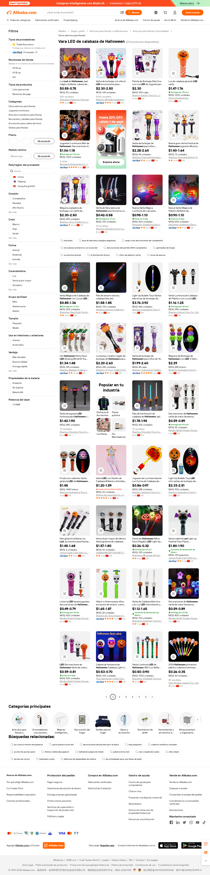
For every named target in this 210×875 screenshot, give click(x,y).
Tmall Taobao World (89, 860)
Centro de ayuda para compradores (139, 783)
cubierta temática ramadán (164, 744)
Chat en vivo (135, 791)
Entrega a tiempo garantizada (62, 794)
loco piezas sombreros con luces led (80, 248)
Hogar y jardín (78, 31)
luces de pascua (157, 255)
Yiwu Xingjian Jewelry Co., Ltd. (183, 683)
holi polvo (68, 240)
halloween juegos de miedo (91, 752)
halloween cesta (46, 759)
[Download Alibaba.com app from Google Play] (192, 845)
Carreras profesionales (18, 801)
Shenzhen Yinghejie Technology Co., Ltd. (147, 678)
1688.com (71, 860)
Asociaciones (176, 810)
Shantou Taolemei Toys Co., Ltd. (147, 492)
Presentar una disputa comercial (145, 797)
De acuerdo (44, 141)
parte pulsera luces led (63, 744)
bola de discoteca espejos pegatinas (99, 240)
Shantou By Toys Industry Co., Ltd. (111, 615)
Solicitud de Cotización (99, 788)
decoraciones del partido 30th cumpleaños (127, 248)
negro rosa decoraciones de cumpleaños (144, 240)
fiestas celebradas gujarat (57, 752)
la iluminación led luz (100, 255)
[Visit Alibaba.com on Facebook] (171, 822)
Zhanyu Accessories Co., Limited (111, 495)
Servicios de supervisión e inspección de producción (60, 808)
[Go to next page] (152, 697)
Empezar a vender (178, 788)
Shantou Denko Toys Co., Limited (147, 95)
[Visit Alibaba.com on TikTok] (204, 822)
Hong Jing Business (178, 98)
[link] (205, 843)
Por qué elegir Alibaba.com (20, 782)
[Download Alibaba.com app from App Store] (168, 845)
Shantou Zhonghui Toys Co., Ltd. (111, 229)
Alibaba (62, 31)
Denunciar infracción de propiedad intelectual (141, 811)
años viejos (174, 752)
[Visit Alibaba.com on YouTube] (198, 822)
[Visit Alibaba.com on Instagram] (191, 822)
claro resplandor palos (149, 752)
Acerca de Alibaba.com (19, 775)
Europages (152, 860)
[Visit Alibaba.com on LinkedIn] (178, 822)
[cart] (165, 13)
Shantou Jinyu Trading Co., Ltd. (75, 222)
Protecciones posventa (59, 801)
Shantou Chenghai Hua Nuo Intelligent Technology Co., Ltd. (147, 157)
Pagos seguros (54, 782)
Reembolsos (135, 803)
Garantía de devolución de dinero (64, 788)
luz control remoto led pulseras (28, 744)
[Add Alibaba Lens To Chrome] (54, 845)
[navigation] (31, 364)
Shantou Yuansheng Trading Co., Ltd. (147, 370)
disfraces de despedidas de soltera (80, 759)
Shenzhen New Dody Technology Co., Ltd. (75, 312)
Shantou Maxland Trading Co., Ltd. (75, 370)
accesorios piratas (72, 255)
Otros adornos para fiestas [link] (71, 35)
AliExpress (58, 860)
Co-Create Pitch (15, 788)
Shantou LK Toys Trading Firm (111, 370)
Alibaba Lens (22, 845)
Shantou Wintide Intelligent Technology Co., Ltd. (111, 99)
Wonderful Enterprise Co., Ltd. (75, 164)
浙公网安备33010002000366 (158, 870)
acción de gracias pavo (24, 752)
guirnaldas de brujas (165, 248)
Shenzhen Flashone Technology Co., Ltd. (75, 99)
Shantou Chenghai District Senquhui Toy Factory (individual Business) (183, 157)
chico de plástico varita (130, 255)
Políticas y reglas (55, 816)
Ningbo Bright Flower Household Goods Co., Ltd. (183, 430)
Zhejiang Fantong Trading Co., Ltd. (111, 309)
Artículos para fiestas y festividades (151, 31)
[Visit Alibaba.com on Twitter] (184, 822)
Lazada (105, 860)
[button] (122, 12)
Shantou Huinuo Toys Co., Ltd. (183, 312)
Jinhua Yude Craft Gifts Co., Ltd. (75, 552)
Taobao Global (118, 860)
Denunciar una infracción (141, 819)
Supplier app (107, 845)
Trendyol (140, 860)
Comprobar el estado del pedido (185, 794)
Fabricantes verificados (100, 782)
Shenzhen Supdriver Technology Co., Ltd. (147, 621)
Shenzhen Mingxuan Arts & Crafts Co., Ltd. (147, 555)
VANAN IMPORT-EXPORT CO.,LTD (111, 552)
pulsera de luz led (121, 752)
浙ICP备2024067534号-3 (189, 870)
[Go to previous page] (106, 697)
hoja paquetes (135, 744)
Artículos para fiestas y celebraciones (109, 31)
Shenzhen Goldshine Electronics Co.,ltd (147, 224)
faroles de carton (22, 759)
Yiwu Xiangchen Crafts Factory (111, 678)
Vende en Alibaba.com (180, 782)
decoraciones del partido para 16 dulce (101, 744)
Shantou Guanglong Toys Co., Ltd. (147, 309)
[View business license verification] (134, 870)
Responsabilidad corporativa (21, 794)
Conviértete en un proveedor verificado (184, 802)
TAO (130, 860)
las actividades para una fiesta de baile (124, 759)
